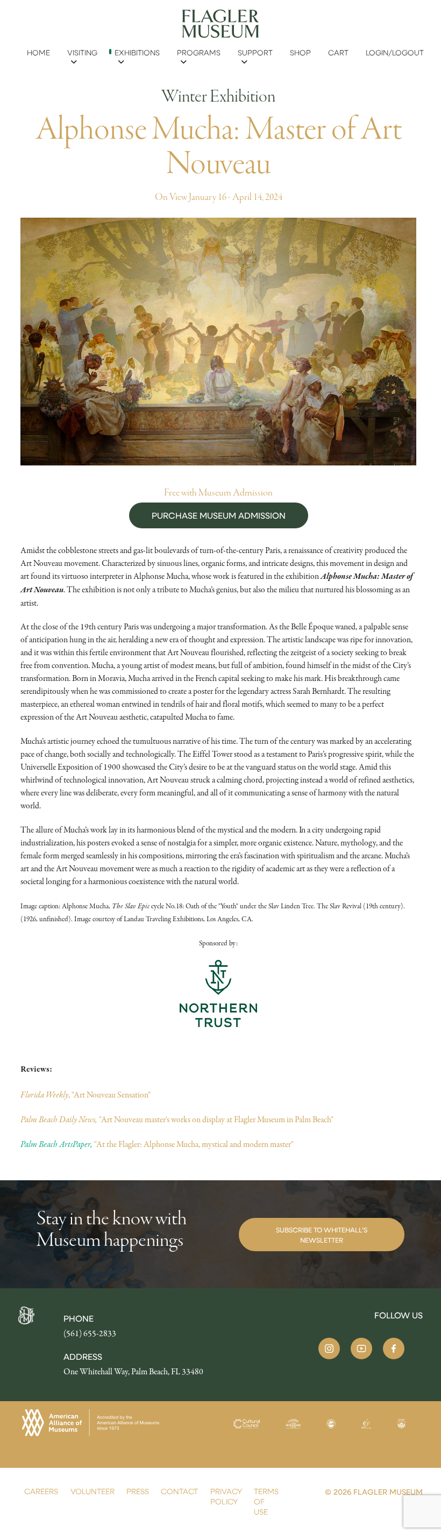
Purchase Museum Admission (219, 515)
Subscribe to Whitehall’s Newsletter (321, 1234)
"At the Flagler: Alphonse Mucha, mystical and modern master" (157, 1144)
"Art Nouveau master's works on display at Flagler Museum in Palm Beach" (176, 1119)
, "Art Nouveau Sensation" (85, 1094)
